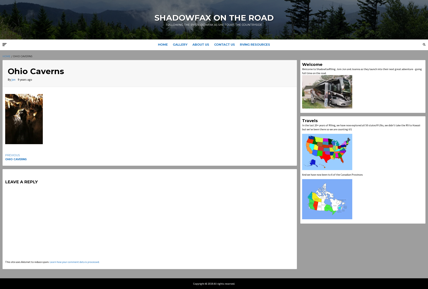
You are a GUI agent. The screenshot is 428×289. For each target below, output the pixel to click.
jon (14, 79)
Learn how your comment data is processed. (74, 262)
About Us (200, 44)
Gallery (180, 44)
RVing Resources (255, 44)
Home (163, 44)
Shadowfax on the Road (214, 18)
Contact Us (224, 44)
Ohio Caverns (16, 157)
